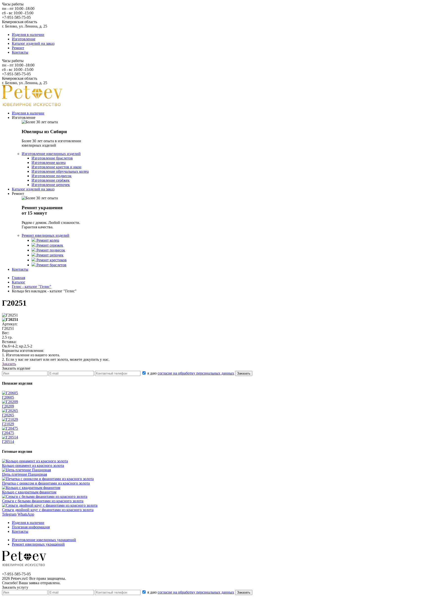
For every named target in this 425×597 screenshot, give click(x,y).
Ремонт (18, 48)
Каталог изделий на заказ (33, 43)
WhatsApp (25, 514)
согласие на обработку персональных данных (196, 373)
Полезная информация (31, 527)
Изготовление (23, 39)
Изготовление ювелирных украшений (44, 540)
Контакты (20, 52)
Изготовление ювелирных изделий (51, 154)
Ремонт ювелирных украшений (38, 544)
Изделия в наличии (28, 34)
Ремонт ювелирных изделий (45, 235)
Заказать (9, 364)
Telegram (9, 514)
